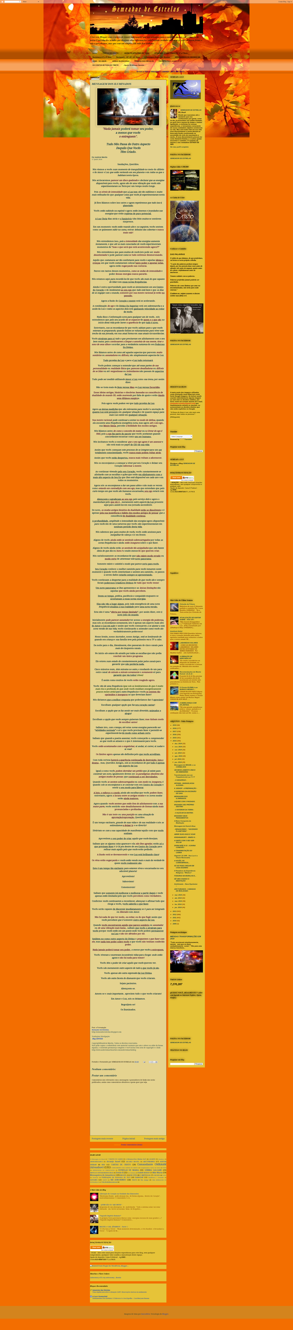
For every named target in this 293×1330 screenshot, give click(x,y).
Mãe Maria (157, 1172)
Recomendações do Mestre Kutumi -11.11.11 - (190, 673)
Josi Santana (131, 1173)
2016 (174, 734)
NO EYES (133, 1175)
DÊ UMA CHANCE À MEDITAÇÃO (181, 880)
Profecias (95, 1177)
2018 (174, 728)
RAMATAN (139, 1177)
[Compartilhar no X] (154, 1062)
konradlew (145, 1314)
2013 (174, 911)
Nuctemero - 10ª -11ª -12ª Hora (128, 57)
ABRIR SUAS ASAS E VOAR (184, 834)
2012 (174, 914)
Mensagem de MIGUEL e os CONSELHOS (185, 766)
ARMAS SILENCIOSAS (120, 61)
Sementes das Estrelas (101, 1290)
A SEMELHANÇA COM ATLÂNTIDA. (188, 704)
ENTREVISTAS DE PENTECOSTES (104, 1170)
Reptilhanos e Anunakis (156, 1177)
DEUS (164, 1168)
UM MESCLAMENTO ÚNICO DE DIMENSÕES (184, 771)
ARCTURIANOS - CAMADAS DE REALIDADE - (185, 890)
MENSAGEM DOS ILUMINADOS (180, 797)
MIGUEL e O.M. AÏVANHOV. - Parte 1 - (114, 1227)
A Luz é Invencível (99, 1296)
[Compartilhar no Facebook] (156, 1062)
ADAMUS (152, 1159)
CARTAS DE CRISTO (121, 1164)
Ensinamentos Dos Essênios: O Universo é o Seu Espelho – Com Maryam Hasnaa (120, 1298)
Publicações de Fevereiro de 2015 (116, 1177)
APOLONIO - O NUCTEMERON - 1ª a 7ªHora (170, 53)
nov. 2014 (178, 747)
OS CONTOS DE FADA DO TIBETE (105, 65)
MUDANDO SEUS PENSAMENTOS (181, 817)
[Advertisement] (187, 365)
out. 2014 (178, 750)
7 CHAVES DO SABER (115, 1159)
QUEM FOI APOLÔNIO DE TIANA (136, 53)
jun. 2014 (178, 762)
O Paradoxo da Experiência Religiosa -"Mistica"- (184, 872)
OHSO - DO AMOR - (99, 61)
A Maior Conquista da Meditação (182, 822)
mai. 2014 (178, 895)
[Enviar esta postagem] (144, 1062)
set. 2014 (178, 753)
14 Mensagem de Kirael (97, 1159)
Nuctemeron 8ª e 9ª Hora (101, 57)
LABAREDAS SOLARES (189, 643)
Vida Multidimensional (109, 1182)
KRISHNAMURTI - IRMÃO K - (185, 837)
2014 (174, 741)
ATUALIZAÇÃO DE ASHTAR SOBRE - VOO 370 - (190, 618)
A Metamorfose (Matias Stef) (136, 1159)
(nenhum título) (176, 631)
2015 (174, 738)
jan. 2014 (178, 907)
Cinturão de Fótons (187, 604)
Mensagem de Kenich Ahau (184, 826)
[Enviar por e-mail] (150, 1062)
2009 (174, 924)
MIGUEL (123, 1175)
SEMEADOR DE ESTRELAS (191, 110)
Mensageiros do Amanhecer (103, 1175)
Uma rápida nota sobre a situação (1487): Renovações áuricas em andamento (119, 1292)
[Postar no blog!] (152, 1062)
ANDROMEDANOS (96, 1161)
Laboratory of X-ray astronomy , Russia (105, 1277)
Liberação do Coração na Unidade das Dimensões (119, 1194)
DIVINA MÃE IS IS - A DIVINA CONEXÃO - (184, 846)
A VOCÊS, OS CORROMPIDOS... (182, 862)
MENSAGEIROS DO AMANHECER (187, 57)
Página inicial (128, 1138)
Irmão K (119, 1172)
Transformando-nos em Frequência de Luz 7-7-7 (184, 776)
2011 (174, 917)
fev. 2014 (178, 904)
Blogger (165, 1314)
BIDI (103, 1165)
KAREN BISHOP (144, 1173)
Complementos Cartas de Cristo (150, 1168)
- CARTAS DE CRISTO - (110, 53)
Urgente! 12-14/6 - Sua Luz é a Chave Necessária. (186, 857)
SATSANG (94, 1180)
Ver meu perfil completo (179, 147)
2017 (174, 731)
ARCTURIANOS (149, 1161)
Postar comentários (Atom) (131, 1145)
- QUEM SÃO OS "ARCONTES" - (111, 1205)
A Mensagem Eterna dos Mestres (157, 57)
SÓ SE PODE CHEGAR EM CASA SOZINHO (184, 867)
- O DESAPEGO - (180, 780)
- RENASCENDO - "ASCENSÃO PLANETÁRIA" (186, 830)
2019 (174, 725)
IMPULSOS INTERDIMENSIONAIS (102, 1173)
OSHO (164, 1175)
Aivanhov (161, 1159)
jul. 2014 (178, 759)
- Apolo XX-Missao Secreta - (134, 65)
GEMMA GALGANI (153, 1170)
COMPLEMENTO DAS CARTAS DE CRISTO (124, 1168)
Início (94, 53)
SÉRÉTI (105, 1180)
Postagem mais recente (102, 1138)
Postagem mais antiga (154, 1138)
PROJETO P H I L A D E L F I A (170, 61)
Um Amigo (145, 1180)
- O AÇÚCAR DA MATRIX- (183, 813)
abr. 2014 (178, 898)
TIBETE (134, 1180)
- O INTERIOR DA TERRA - (184, 810)
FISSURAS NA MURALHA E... (185, 876)
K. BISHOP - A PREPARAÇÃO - (185, 788)
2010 (174, 921)
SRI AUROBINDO (118, 1180)
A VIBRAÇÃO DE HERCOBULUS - (186, 657)
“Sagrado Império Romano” (110, 1216)
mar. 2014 (178, 901)
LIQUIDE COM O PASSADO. (184, 801)
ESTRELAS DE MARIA (128, 1170)
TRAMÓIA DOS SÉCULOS (144, 61)
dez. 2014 (178, 743)
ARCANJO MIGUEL (132, 1161)
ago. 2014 (178, 756)
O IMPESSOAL (145, 1175)
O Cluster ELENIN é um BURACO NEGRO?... (189, 688)
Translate (188, 439)
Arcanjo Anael (113, 1161)
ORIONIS (157, 1175)
